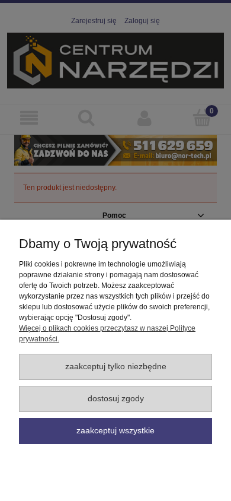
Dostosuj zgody (116, 398)
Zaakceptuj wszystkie (115, 430)
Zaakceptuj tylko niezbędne (115, 366)
